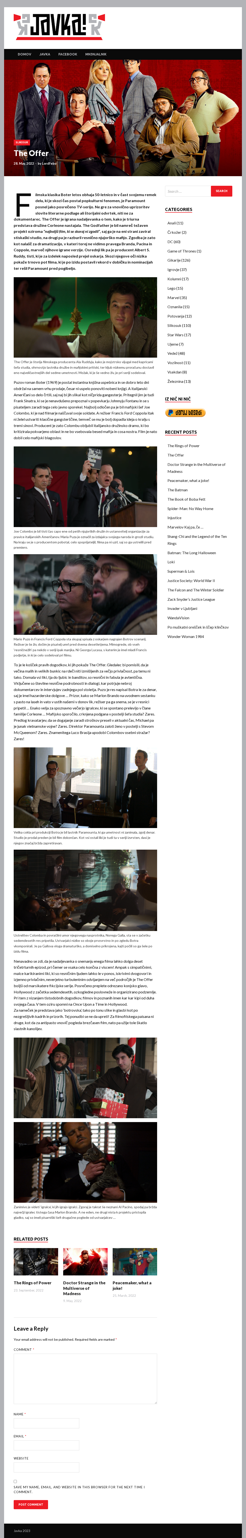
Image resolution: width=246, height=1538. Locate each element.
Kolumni (174, 278)
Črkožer (174, 232)
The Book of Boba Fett (186, 499)
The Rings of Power (32, 1282)
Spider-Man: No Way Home (190, 508)
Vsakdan (174, 372)
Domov (24, 54)
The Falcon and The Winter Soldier (195, 590)
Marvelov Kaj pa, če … (185, 527)
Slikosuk (22, 142)
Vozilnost (175, 362)
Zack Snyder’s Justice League (191, 599)
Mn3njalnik (95, 54)
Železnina (175, 381)
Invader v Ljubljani (182, 608)
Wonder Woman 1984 (185, 636)
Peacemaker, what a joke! (188, 480)
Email (20, 1436)
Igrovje (173, 269)
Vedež (172, 353)
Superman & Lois (181, 571)
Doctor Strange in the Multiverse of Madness (84, 1288)
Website (21, 1458)
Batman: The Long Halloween (191, 552)
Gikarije (174, 260)
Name (20, 1414)
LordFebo (49, 163)
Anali (171, 223)
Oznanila (174, 306)
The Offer (175, 455)
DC (170, 241)
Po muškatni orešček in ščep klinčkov (198, 627)
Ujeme (172, 344)
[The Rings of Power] (36, 1276)
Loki (171, 561)
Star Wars (175, 334)
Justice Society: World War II (191, 580)
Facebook (67, 54)
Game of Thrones (181, 251)
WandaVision (178, 617)
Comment (24, 1350)
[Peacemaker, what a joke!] (135, 1276)
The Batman (177, 489)
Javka (44, 54)
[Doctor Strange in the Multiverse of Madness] (85, 1276)
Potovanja (175, 316)
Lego (171, 288)
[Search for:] (198, 191)
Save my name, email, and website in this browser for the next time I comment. (79, 1489)
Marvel (173, 297)
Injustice (174, 517)
